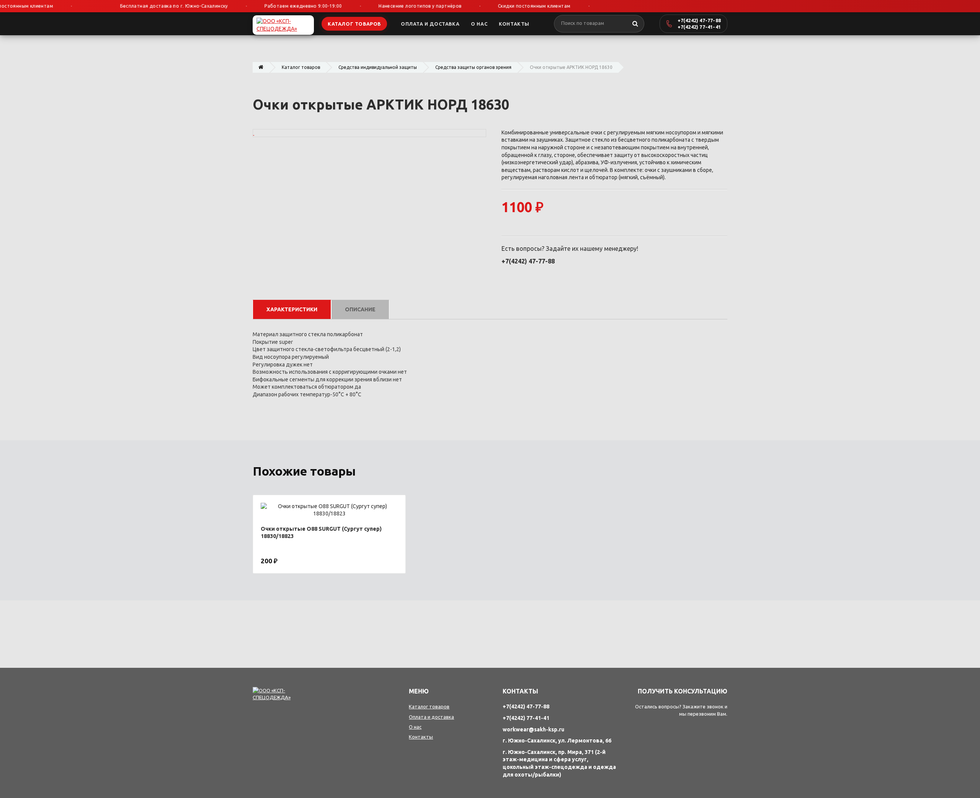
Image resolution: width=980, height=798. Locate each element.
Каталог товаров (301, 67)
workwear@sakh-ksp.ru (533, 729)
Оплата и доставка (431, 717)
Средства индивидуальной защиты (377, 67)
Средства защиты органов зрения (473, 67)
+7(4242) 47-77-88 (699, 20)
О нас (415, 726)
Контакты (421, 736)
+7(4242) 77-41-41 (699, 26)
